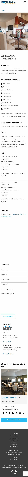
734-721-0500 (7, 341)
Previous (9, 32)
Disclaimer (14, 473)
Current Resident (14, 438)
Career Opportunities (14, 440)
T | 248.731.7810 (14, 457)
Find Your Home (14, 436)
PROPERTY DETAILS (14, 420)
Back (3, 10)
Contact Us (14, 444)
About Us (14, 442)
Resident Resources (8, 354)
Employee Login (14, 446)
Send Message (8, 316)
